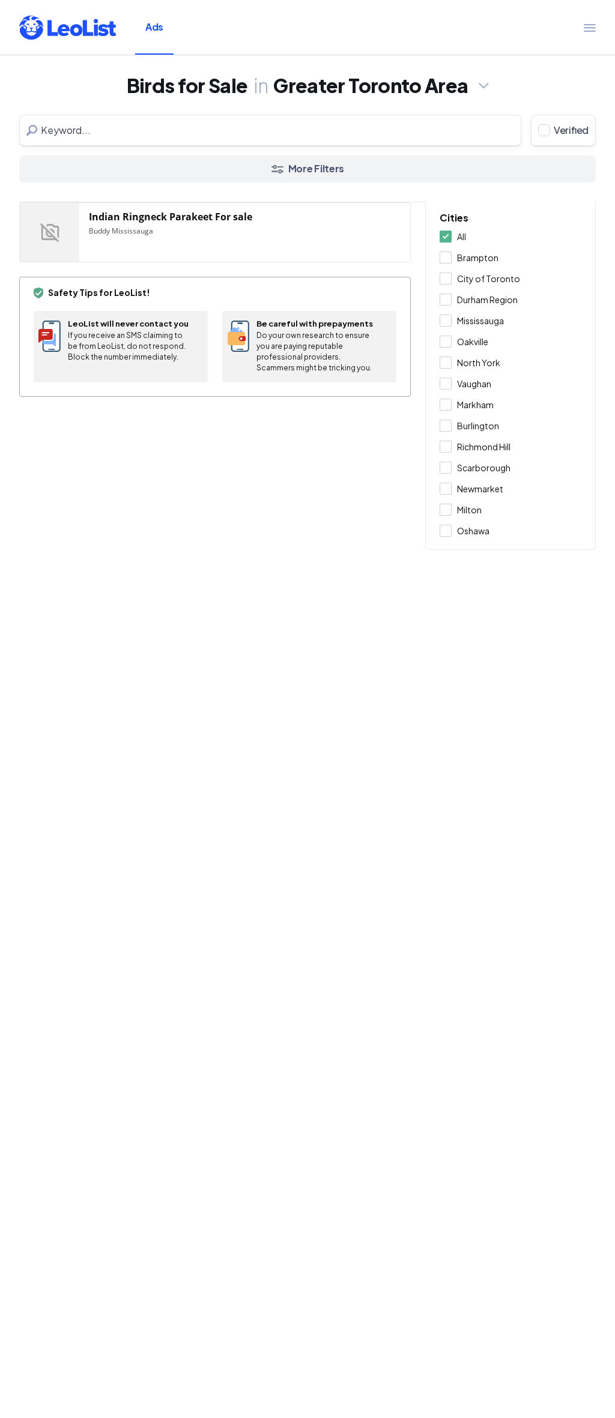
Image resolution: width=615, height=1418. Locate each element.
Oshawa (473, 530)
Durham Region (487, 299)
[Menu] (590, 28)
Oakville (472, 341)
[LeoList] (67, 28)
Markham (475, 404)
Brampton (477, 257)
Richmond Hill (483, 446)
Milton (469, 509)
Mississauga (480, 320)
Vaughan (474, 383)
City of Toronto (488, 278)
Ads (154, 26)
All (461, 236)
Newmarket (480, 488)
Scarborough (483, 467)
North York (478, 362)
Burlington (478, 425)
